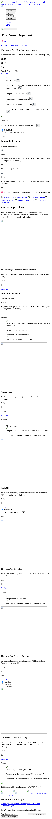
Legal (11, 806)
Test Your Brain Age (9, 817)
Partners (6, 806)
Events (9, 16)
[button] (26, 155)
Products (10, 13)
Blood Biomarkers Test (26, 200)
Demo (8, 22)
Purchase (4, 73)
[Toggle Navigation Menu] (9, 29)
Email (3, 814)
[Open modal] (18, 80)
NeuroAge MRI (22, 197)
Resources (10, 11)
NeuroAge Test (7, 804)
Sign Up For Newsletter (37, 814)
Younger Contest (28, 804)
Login (8, 25)
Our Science (17, 804)
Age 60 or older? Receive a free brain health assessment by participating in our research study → (23, 3)
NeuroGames (8, 197)
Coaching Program (38, 197)
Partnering (10, 18)
